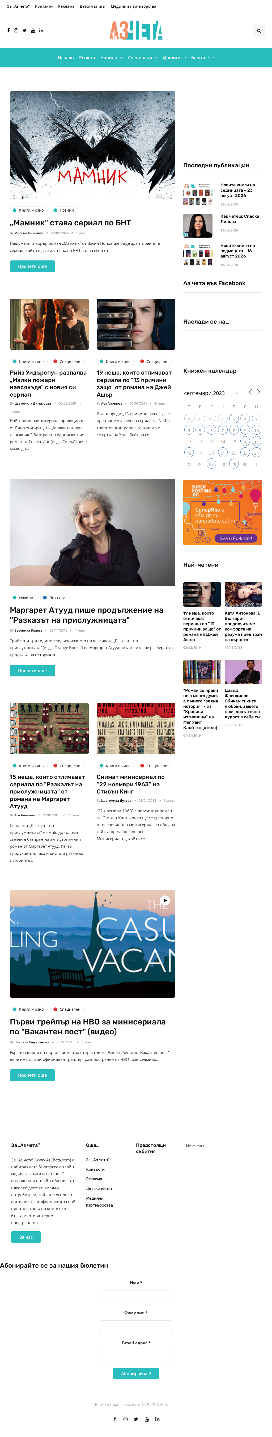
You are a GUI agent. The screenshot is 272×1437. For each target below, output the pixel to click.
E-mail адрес (136, 1342)
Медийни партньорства (133, 6)
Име (136, 1282)
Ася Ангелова (111, 403)
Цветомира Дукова (116, 800)
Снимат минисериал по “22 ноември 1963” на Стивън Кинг (131, 784)
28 (189, 419)
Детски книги (92, 6)
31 (222, 419)
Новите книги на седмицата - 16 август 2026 (237, 251)
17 (256, 442)
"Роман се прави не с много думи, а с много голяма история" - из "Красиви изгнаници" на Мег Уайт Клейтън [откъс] (200, 709)
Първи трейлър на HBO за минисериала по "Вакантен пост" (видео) (88, 1027)
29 (200, 419)
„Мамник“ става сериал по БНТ (70, 223)
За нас (26, 1237)
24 (256, 453)
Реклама (66, 6)
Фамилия (136, 1312)
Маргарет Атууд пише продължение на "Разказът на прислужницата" (87, 615)
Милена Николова (29, 233)
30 (211, 419)
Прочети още (32, 266)
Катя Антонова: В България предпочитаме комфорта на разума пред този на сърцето (243, 626)
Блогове (200, 58)
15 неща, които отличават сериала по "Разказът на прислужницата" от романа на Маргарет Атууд (47, 791)
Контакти (44, 6)
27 (211, 464)
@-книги (172, 58)
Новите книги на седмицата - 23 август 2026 (237, 190)
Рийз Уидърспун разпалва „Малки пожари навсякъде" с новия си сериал (48, 383)
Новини (108, 58)
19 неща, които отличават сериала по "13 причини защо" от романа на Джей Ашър (134, 383)
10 (256, 430)
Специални (140, 58)
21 (222, 453)
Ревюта (87, 58)
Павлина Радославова (31, 1042)
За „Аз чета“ (18, 6)
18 (189, 453)
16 (245, 442)
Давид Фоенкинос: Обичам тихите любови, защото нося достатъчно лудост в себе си (242, 703)
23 (245, 453)
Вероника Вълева (28, 630)
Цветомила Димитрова (32, 403)
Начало (66, 58)
